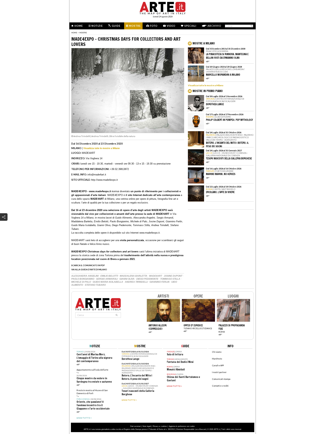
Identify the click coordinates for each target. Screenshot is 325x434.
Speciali (190, 25)
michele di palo (81, 282)
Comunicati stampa (221, 379)
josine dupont (173, 276)
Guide (116, 25)
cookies (164, 426)
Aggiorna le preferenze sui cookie (182, 426)
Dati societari (135, 426)
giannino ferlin (160, 282)
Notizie (97, 25)
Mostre (135, 25)
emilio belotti (109, 276)
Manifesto (217, 358)
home (74, 32)
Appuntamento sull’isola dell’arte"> (94, 376)
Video (171, 25)
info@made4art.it (96, 174)
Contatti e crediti (220, 386)
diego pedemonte (147, 279)
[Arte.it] (162, 7)
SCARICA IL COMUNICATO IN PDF (88, 265)
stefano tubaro (95, 285)
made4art (155, 276)
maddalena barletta (134, 276)
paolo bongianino (83, 279)
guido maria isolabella (108, 282)
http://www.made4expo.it (104, 179)
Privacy (156, 426)
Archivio (214, 25)
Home (78, 25)
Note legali (147, 426)
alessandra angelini (85, 276)
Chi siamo (216, 352)
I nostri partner (219, 372)
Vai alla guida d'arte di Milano (89, 269)
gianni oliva (127, 279)
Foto (153, 25)
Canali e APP (218, 365)
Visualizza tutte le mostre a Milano (101, 148)
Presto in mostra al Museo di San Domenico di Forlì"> (93, 399)
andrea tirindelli (136, 282)
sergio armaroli (107, 279)
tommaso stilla (170, 279)
